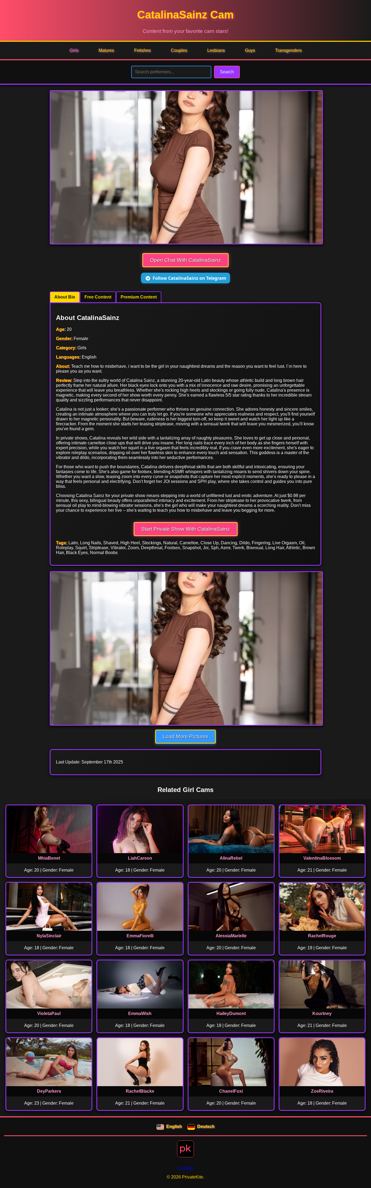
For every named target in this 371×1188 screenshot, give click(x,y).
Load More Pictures (185, 736)
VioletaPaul (49, 1013)
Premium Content (139, 297)
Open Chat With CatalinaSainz (185, 260)
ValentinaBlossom (322, 858)
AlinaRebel (231, 858)
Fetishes (142, 50)
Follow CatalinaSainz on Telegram (189, 278)
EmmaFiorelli (140, 936)
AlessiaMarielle (231, 936)
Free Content (97, 297)
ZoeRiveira (322, 1091)
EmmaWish (140, 1013)
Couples (179, 50)
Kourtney (322, 1013)
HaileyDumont (231, 1013)
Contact (185, 1167)
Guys (250, 50)
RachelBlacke (140, 1091)
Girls (74, 50)
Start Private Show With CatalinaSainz (185, 529)
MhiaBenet (49, 858)
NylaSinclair (49, 936)
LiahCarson (140, 858)
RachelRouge (322, 936)
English (174, 1126)
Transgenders (288, 50)
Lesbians (216, 50)
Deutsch (206, 1126)
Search (227, 72)
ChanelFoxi (231, 1091)
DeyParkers (49, 1091)
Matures (106, 50)
